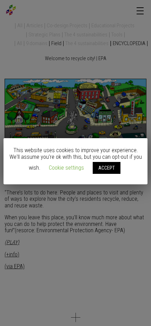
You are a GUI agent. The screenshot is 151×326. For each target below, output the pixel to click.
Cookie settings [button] (66, 167)
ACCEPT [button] (106, 168)
